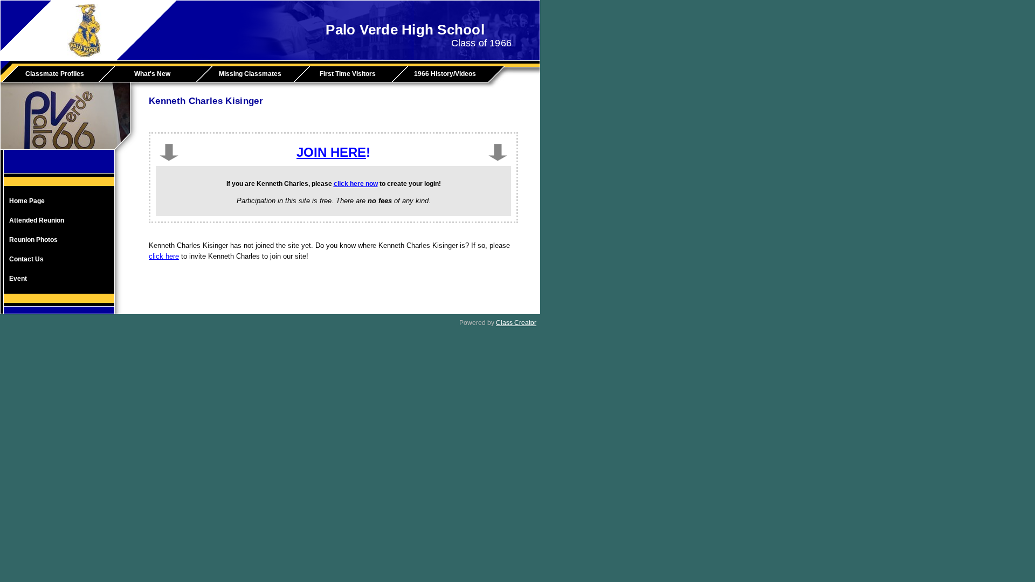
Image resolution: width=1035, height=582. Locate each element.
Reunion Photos (33, 240)
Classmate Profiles (54, 74)
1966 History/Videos (445, 74)
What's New (152, 74)
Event (18, 278)
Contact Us (26, 259)
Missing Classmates (250, 74)
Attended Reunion (36, 220)
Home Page (27, 201)
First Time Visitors (348, 74)
